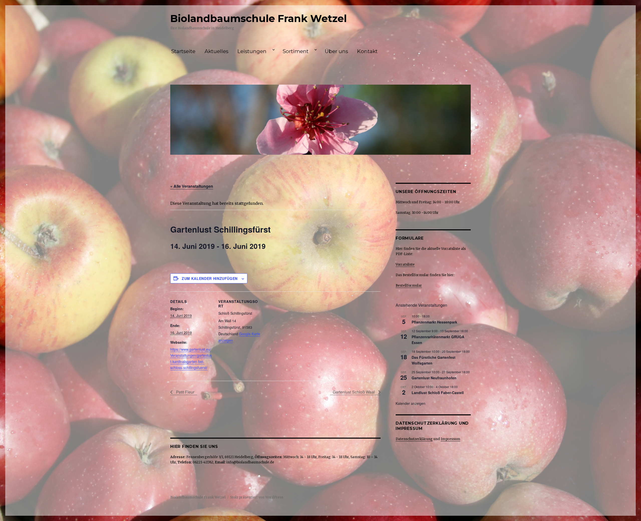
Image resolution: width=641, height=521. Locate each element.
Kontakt (367, 51)
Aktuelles (216, 51)
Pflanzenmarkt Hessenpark (434, 321)
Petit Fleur (184, 392)
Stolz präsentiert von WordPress (256, 497)
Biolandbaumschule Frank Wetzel (258, 18)
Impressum (450, 439)
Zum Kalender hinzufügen (210, 278)
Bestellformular (409, 285)
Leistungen (251, 51)
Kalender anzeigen (410, 403)
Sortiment (295, 51)
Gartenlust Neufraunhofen (434, 377)
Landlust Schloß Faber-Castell (438, 392)
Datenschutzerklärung (414, 439)
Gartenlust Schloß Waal (354, 392)
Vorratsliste (405, 264)
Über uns (336, 51)
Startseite (183, 51)
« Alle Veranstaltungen (191, 186)
